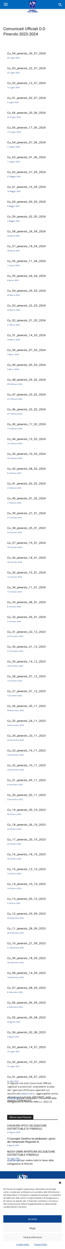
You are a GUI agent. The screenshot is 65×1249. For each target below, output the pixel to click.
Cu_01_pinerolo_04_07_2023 (26, 1076)
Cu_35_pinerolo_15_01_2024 (26, 572)
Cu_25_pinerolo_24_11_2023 (26, 720)
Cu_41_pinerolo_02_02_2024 (26, 483)
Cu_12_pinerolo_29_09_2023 (26, 913)
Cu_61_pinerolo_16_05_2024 (26, 187)
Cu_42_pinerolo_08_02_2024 (26, 468)
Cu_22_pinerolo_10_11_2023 (26, 765)
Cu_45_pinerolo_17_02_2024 (26, 424)
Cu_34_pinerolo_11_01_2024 (26, 587)
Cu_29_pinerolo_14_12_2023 (26, 661)
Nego (32, 1228)
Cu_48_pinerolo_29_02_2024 (26, 379)
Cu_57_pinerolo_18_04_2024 (26, 246)
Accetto (32, 1219)
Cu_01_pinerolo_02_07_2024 (26, 98)
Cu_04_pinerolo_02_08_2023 (26, 1032)
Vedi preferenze (32, 1237)
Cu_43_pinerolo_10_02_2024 (26, 454)
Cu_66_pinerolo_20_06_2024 (26, 112)
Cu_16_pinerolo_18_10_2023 (26, 854)
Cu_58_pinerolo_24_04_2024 (26, 231)
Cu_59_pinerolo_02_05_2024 (26, 216)
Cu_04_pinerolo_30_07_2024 (26, 53)
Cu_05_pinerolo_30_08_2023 (26, 1017)
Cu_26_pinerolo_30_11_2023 (26, 706)
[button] (60, 1182)
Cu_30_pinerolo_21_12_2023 (26, 646)
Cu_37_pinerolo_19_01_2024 (26, 542)
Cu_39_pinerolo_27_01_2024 (26, 513)
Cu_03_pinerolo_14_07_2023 (26, 1047)
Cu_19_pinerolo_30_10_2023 (26, 809)
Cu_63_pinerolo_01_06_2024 (26, 157)
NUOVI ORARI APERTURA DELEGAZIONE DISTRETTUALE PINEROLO (31, 1153)
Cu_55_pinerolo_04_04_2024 (26, 276)
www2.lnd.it (27, 1093)
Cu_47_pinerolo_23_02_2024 (26, 394)
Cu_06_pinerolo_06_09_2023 (26, 1002)
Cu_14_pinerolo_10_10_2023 (26, 884)
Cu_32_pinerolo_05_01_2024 (26, 617)
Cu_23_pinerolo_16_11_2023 (26, 750)
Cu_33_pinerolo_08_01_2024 (26, 602)
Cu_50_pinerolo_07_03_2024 (26, 350)
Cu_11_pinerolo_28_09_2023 (26, 928)
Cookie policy (22, 1244)
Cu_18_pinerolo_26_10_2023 (26, 824)
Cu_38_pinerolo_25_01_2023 (26, 528)
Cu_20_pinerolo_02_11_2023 (26, 795)
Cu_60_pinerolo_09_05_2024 (26, 201)
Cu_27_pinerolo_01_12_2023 (26, 691)
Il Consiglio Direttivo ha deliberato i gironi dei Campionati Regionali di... (31, 1140)
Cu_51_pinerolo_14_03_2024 (26, 335)
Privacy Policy (40, 1244)
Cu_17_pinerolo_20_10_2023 (26, 839)
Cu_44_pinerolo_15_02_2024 (26, 439)
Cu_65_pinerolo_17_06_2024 (26, 127)
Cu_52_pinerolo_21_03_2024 (26, 320)
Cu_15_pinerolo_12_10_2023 (26, 869)
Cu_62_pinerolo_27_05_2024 (26, 172)
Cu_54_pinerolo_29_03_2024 (26, 290)
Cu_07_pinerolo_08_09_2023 (26, 987)
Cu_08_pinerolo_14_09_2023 (26, 973)
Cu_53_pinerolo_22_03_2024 (26, 305)
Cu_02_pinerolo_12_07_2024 (26, 83)
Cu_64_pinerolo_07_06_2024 (26, 142)
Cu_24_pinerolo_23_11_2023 (26, 735)
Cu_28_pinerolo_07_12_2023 (26, 676)
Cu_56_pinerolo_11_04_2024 (26, 261)
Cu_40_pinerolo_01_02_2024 (26, 498)
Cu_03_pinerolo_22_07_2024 (26, 68)
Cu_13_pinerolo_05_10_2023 (26, 898)
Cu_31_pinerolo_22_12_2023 (26, 631)
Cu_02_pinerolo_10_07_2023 (26, 1062)
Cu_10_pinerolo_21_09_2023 (26, 943)
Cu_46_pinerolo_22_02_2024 (26, 409)
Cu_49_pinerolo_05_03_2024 (26, 365)
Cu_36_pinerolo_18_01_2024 (26, 557)
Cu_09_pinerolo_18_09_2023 (26, 958)
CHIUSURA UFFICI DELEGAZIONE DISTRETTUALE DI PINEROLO (26, 1127)
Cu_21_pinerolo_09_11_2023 (26, 780)
